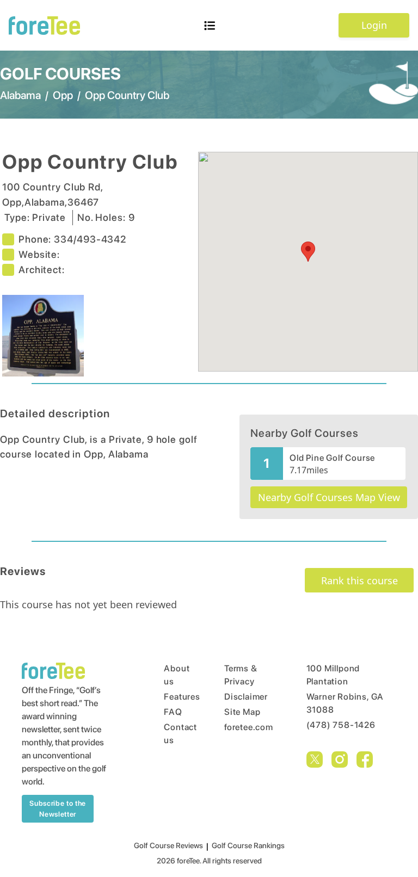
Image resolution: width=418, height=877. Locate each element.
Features (173, 696)
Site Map (242, 712)
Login (374, 25)
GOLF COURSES (60, 73)
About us (173, 675)
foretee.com (244, 727)
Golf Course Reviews (168, 845)
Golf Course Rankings (248, 845)
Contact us (173, 733)
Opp (63, 95)
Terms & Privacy (240, 675)
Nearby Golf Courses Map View (329, 497)
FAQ (173, 712)
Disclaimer (244, 696)
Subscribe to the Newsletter (57, 808)
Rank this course (359, 580)
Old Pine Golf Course (332, 458)
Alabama (20, 95)
